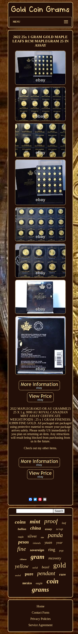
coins (20, 522)
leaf (64, 523)
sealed (18, 575)
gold (59, 565)
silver (32, 536)
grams (40, 589)
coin (53, 581)
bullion (22, 529)
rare (62, 574)
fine (21, 549)
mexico (27, 583)
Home (40, 606)
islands (37, 543)
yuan (48, 542)
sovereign (37, 550)
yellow (21, 566)
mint (35, 522)
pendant (46, 573)
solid (35, 567)
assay (48, 529)
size (42, 537)
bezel (45, 567)
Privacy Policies (40, 618)
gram (37, 556)
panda (55, 535)
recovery (54, 558)
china (35, 528)
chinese (23, 559)
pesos (23, 542)
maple (21, 536)
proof (51, 521)
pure (29, 574)
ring (51, 549)
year (59, 543)
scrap (59, 529)
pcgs (61, 550)
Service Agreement (40, 625)
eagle (39, 583)
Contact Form (40, 612)
